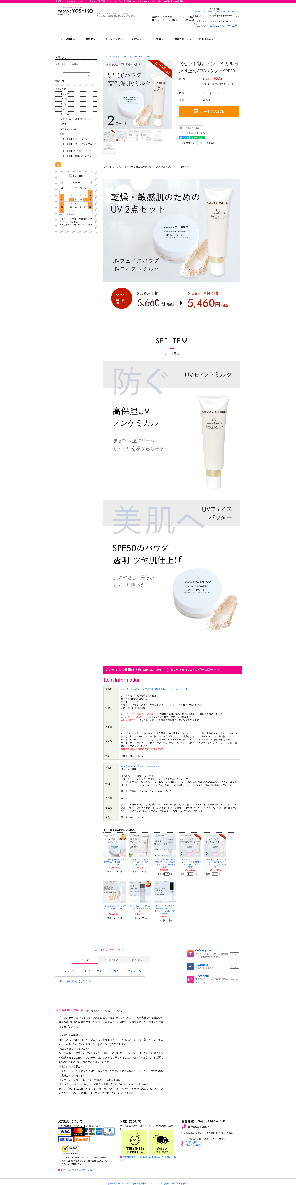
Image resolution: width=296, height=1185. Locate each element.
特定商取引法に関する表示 (174, 1183)
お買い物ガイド (169, 17)
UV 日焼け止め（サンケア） (76, 981)
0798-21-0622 (199, 1127)
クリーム (65, 114)
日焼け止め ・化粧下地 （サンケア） (78, 119)
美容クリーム (133, 970)
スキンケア (61, 89)
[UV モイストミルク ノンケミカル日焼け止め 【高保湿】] (140, 845)
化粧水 (64, 99)
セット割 (115, 57)
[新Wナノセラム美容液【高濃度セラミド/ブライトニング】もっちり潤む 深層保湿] (165, 892)
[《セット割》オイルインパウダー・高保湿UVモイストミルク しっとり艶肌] (215, 845)
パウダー (65, 124)
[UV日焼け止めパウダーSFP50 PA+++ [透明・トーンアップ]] (114, 845)
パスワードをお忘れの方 (189, 17)
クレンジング (67, 94)
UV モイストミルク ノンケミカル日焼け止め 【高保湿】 (140, 862)
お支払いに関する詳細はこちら (76, 1170)
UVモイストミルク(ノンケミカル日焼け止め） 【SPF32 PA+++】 (154, 689)
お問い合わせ (189, 20)
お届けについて (130, 1121)
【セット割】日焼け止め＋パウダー (137, 57)
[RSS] (58, 165)
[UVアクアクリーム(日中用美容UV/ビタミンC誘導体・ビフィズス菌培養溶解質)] (165, 845)
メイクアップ (111, 959)
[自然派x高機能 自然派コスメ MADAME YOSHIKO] (75, 14)
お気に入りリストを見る (67, 64)
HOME (105, 57)
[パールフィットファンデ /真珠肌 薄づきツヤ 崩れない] (114, 892)
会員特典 (156, 17)
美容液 (64, 104)
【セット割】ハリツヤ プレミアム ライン (78, 145)
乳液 (63, 109)
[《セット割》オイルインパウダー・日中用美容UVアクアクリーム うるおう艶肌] (190, 845)
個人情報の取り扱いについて (141, 1183)
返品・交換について (196, 1144)
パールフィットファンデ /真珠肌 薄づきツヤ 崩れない (115, 908)
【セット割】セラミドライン (74, 139)
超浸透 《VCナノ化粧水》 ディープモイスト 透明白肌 (140, 908)
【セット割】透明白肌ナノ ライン (76, 151)
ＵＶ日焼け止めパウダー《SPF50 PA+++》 (142, 766)
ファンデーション (69, 129)
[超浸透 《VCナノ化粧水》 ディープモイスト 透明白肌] (140, 892)
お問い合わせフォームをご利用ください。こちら (209, 1133)
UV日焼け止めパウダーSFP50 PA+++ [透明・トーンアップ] (114, 862)
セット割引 (137, 959)
